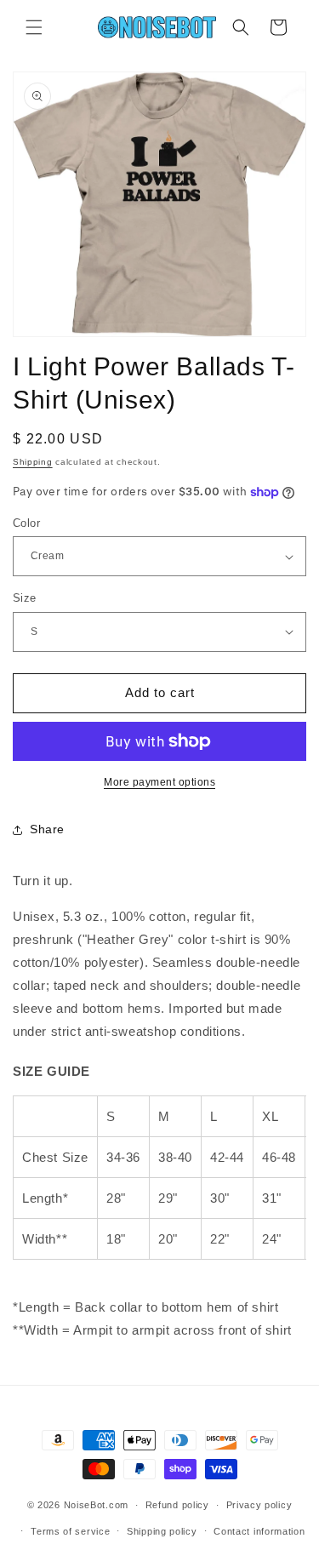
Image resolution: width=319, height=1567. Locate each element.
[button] (34, 27)
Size (25, 598)
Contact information (259, 1531)
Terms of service (70, 1531)
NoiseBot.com (96, 1505)
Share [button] (47, 829)
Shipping (33, 461)
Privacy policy (259, 1505)
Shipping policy (162, 1531)
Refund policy (177, 1505)
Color (26, 523)
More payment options (159, 782)
